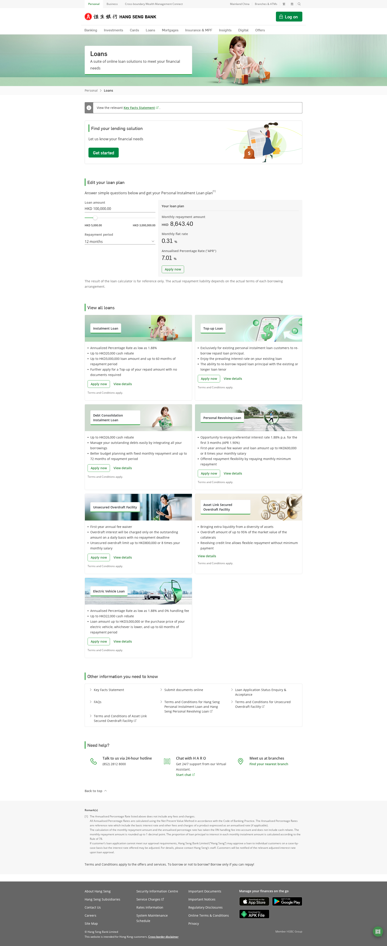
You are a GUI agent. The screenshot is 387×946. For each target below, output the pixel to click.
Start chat (183, 775)
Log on (291, 16)
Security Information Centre (157, 891)
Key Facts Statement (139, 108)
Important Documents (204, 891)
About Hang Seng (98, 891)
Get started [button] (103, 153)
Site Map (91, 923)
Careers (90, 915)
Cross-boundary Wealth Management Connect (154, 4)
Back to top (93, 791)
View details (123, 384)
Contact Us (93, 907)
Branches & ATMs (266, 4)
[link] (163, 937)
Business (112, 4)
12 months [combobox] (94, 241)
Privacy (193, 923)
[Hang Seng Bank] (124, 16)
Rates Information (149, 907)
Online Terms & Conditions (208, 915)
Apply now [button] (173, 269)
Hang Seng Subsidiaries (102, 899)
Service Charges (148, 899)
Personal (93, 4)
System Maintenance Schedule (152, 918)
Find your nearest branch (268, 764)
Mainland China (239, 4)
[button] (299, 4)
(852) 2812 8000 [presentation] (114, 764)
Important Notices (201, 899)
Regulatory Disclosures (205, 907)
